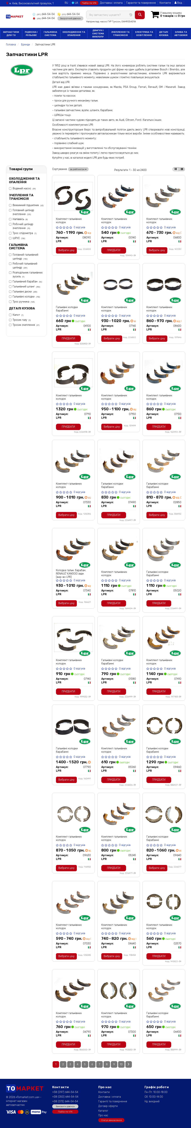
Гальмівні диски (25, 291)
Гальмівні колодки (26, 296)
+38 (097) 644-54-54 (65, 1092)
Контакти (165, 2)
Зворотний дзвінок (70, 18)
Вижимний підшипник (28, 205)
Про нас (103, 1115)
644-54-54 (46, 14)
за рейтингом (77, 169)
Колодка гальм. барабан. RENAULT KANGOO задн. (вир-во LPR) (71, 574)
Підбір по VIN (89, 3)
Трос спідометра (24, 233)
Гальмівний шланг (26, 286)
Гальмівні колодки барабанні (67, 309)
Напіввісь (20, 219)
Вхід (179, 2)
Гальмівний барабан (27, 281)
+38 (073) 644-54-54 (65, 1101)
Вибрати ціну (66, 250)
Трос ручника (24, 301)
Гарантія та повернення (141, 2)
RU (66, 2)
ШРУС (19, 238)
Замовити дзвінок (65, 1106)
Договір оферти (108, 1106)
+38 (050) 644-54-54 (65, 1096)
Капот (18, 314)
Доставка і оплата (111, 2)
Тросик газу (22, 320)
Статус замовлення (111, 1120)
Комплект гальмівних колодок (69, 220)
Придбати (113, 250)
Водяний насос (24, 188)
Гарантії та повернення (112, 1101)
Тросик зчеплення (26, 325)
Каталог (103, 1110)
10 (121, 1064)
